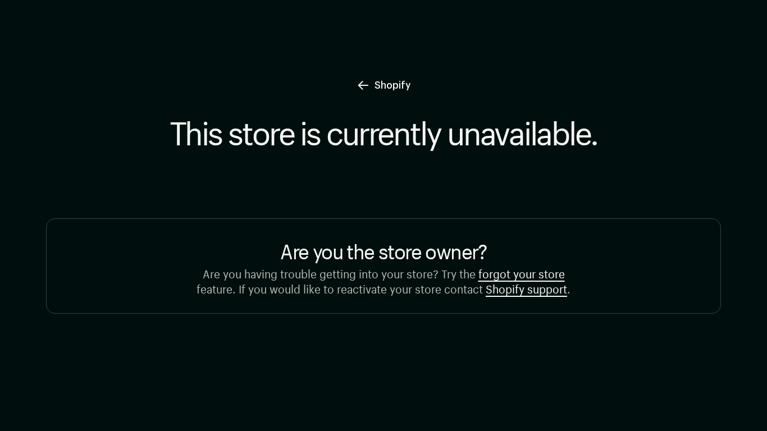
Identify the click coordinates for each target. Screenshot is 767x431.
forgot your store (521, 272)
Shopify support (526, 287)
